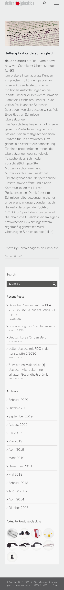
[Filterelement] (36, 533)
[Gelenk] (12, 533)
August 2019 (18, 424)
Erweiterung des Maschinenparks (32, 326)
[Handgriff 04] (12, 545)
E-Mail (55, 585)
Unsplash (52, 248)
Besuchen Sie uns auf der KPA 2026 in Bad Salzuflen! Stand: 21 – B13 (32, 310)
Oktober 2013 (19, 508)
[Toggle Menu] (56, 3)
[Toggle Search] (44, 3)
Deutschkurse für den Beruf (28, 337)
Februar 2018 (18, 483)
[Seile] (48, 533)
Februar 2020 (18, 400)
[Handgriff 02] (36, 545)
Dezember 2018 (20, 466)
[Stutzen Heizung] (24, 533)
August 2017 (18, 491)
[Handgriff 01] (48, 545)
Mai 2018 (15, 474)
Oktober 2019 (19, 408)
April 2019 (16, 449)
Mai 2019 (15, 441)
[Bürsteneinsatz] (12, 557)
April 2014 (16, 499)
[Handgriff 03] (24, 545)
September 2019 (21, 416)
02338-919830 (40, 585)
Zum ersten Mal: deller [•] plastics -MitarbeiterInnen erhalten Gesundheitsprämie (28, 370)
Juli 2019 (15, 433)
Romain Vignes (29, 248)
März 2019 (16, 458)
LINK (9, 70)
